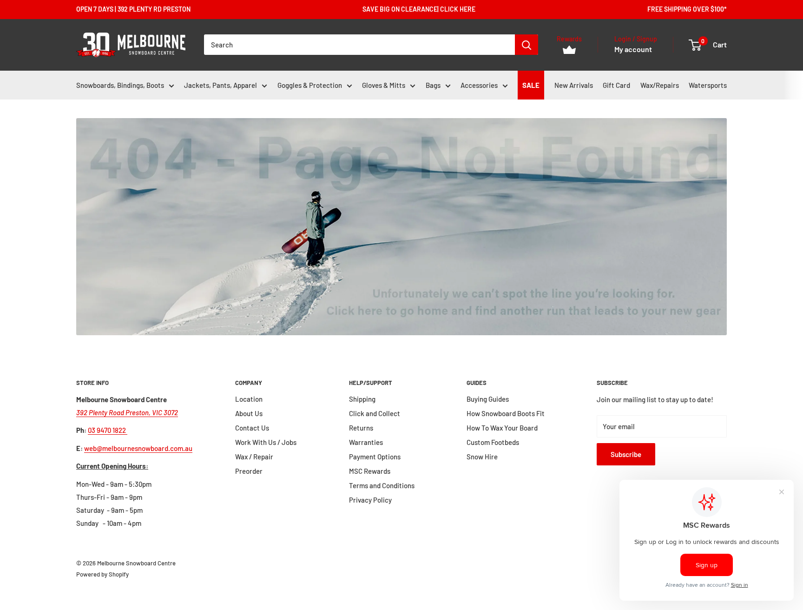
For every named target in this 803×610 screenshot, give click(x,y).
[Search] (526, 44)
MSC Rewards (369, 471)
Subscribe (626, 454)
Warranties (366, 442)
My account (633, 49)
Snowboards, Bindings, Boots (120, 85)
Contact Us (252, 428)
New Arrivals (573, 85)
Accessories (479, 85)
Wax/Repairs (659, 85)
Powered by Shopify (102, 574)
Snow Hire (482, 456)
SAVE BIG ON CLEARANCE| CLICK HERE (418, 9)
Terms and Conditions (382, 485)
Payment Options (375, 456)
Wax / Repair (254, 456)
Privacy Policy (370, 500)
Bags (433, 85)
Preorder (249, 471)
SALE (531, 85)
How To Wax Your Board (502, 428)
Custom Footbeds (493, 442)
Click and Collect (374, 413)
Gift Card (616, 85)
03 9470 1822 (107, 430)
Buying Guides (488, 399)
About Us (249, 413)
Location (249, 399)
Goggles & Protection (309, 85)
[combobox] (359, 44)
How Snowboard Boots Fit (506, 413)
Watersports (708, 85)
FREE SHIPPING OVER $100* (687, 9)
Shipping (362, 399)
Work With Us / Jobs (265, 442)
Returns (361, 428)
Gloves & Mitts (383, 85)
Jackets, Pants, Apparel (220, 85)
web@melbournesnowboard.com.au (138, 448)
